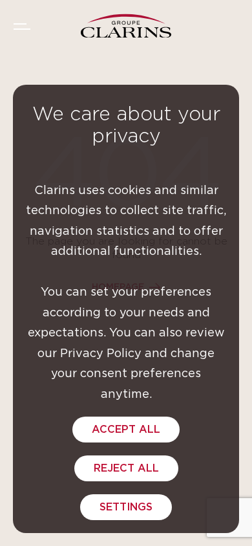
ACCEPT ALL (126, 429)
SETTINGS (126, 507)
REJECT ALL (126, 468)
